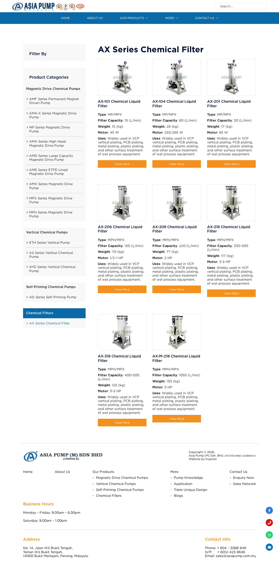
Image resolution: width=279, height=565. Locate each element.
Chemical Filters (109, 495)
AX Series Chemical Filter (49, 323)
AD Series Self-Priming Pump (52, 297)
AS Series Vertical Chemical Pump (51, 254)
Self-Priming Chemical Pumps (120, 489)
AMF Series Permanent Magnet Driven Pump (54, 101)
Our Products (132, 17)
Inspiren (211, 458)
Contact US (204, 17)
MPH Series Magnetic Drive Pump (50, 214)
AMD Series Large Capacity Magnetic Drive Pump (51, 157)
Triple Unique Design (190, 489)
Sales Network (244, 484)
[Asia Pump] (48, 6)
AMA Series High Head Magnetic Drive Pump (47, 143)
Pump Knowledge (188, 477)
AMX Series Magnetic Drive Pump (51, 186)
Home (65, 17)
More (169, 17)
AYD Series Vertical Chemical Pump (52, 268)
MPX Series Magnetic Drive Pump (50, 200)
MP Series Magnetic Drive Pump (49, 129)
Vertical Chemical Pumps (116, 484)
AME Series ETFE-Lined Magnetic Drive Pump (48, 171)
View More (122, 163)
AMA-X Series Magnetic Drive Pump (52, 115)
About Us (95, 17)
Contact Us (238, 471)
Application (183, 484)
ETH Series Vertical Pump (49, 242)
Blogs (178, 495)
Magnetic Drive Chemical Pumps (122, 477)
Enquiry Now (243, 477)
